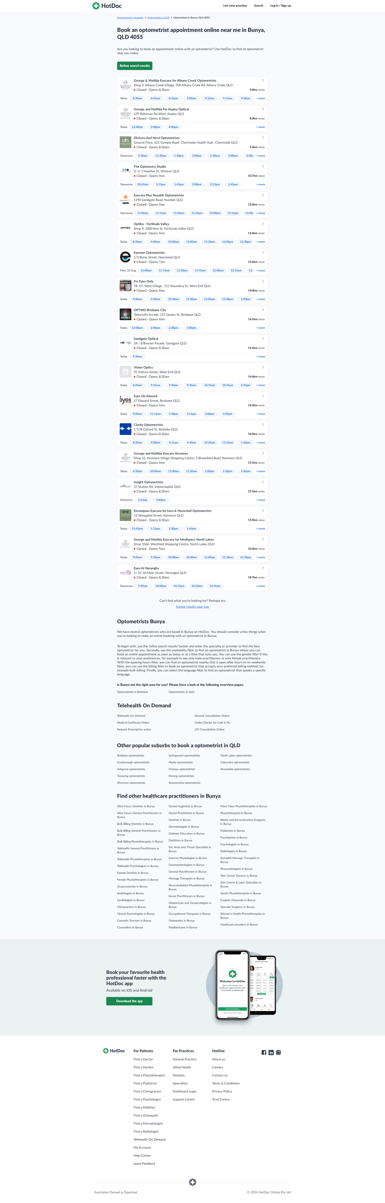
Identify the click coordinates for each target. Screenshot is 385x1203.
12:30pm (137, 127)
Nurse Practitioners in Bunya (186, 896)
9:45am (191, 385)
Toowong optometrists (131, 776)
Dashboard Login (185, 1091)
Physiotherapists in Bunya (236, 813)
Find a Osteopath (146, 1115)
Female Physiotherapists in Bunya (137, 879)
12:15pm (233, 213)
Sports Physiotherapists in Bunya (240, 893)
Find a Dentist (143, 1067)
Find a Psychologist (147, 1099)
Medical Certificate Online (133, 722)
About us (218, 1059)
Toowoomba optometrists (184, 783)
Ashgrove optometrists (131, 769)
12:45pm (137, 528)
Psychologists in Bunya (234, 844)
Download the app (129, 1001)
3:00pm (233, 155)
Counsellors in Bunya (130, 927)
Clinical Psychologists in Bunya (136, 914)
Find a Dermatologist (148, 1123)
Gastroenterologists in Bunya (186, 865)
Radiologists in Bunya (233, 851)
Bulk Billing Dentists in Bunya (135, 824)
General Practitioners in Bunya (187, 871)
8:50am (173, 98)
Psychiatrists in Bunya (233, 837)
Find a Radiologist (146, 1131)
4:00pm (173, 127)
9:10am (209, 98)
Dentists (179, 1075)
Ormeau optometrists (182, 769)
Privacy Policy (222, 1091)
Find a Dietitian (144, 1107)
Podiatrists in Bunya (232, 830)
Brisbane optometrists (130, 755)
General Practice (184, 1059)
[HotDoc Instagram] (278, 1052)
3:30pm (251, 155)
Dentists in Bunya (180, 820)
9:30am (245, 98)
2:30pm (215, 155)
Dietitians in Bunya (180, 840)
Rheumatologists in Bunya (236, 869)
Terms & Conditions (226, 1083)
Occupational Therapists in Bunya (189, 914)
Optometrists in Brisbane (132, 692)
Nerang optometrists (181, 776)
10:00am (173, 242)
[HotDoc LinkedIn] (271, 1052)
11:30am (160, 155)
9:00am (191, 98)
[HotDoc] (107, 6)
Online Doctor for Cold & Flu (212, 722)
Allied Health (182, 1067)
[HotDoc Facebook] (263, 1052)
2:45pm (233, 184)
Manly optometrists (181, 762)
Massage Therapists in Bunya (186, 878)
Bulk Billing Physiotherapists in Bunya (140, 841)
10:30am (173, 299)
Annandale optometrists (235, 769)
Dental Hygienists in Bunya (185, 806)
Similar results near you (192, 606)
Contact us (220, 1075)
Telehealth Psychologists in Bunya (137, 866)
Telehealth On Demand (131, 716)
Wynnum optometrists (131, 783)
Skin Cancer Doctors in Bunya (238, 875)
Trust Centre (221, 1099)
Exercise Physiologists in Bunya (188, 858)
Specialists (180, 1083)
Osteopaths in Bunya (182, 920)
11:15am (160, 213)
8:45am (155, 98)
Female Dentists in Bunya (133, 873)
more (260, 98)
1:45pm (179, 184)
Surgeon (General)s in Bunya (237, 900)
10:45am (142, 184)
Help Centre (142, 1155)
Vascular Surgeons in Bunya (237, 907)
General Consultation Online (212, 716)
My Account (142, 1147)
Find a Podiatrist (145, 1083)
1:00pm (245, 299)
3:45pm (227, 414)
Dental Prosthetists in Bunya (186, 813)
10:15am (209, 385)
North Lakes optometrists (236, 755)
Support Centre (184, 1099)
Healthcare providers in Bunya (239, 924)
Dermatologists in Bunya (184, 826)
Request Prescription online (134, 729)
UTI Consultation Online (209, 729)
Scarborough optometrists (133, 762)
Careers (217, 1067)
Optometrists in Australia (130, 17)
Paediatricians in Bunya (183, 927)
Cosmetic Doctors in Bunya (134, 920)
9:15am (227, 98)
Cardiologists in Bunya (130, 900)
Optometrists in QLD (158, 17)
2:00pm (155, 127)
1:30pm (179, 155)
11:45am (197, 213)
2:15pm (215, 184)
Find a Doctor (143, 1059)
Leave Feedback (144, 1163)
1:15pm (161, 184)
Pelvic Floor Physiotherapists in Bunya (243, 806)
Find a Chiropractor (147, 1091)
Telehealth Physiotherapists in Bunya (139, 859)
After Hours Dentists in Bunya (136, 806)
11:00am (142, 213)
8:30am (137, 98)
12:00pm (215, 213)
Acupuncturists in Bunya (132, 886)
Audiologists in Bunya (130, 893)
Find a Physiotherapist (149, 1075)
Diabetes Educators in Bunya (186, 833)
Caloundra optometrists (234, 762)
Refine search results (135, 65)
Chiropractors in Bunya (131, 907)
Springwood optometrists (184, 755)
